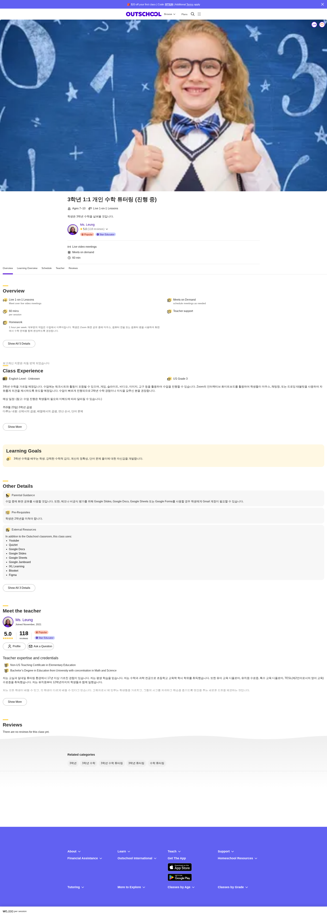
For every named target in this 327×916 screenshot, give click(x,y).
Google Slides (17, 553)
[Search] (193, 14)
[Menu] (199, 14)
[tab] (8, 268)
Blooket (13, 570)
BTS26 (169, 4)
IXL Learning (16, 566)
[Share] (314, 24)
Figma (13, 574)
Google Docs (17, 549)
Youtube (14, 540)
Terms (189, 4)
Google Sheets (18, 557)
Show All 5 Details (19, 343)
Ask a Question (43, 646)
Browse (168, 14)
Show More (15, 426)
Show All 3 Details (19, 587)
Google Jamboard (20, 562)
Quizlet (13, 544)
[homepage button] (143, 14)
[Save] (322, 24)
